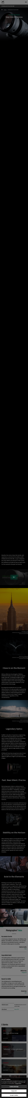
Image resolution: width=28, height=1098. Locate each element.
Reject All (13, 1091)
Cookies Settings (14, 1086)
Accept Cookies (14, 1095)
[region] (14, 1088)
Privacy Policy (18, 1083)
